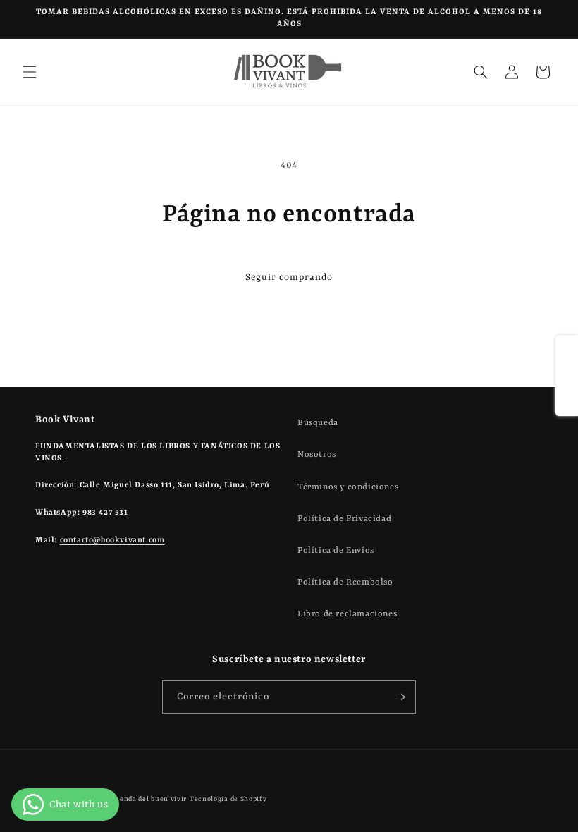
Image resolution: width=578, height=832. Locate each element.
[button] (29, 71)
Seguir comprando (289, 277)
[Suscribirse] (399, 697)
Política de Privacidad (344, 519)
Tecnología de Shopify (228, 799)
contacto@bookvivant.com (112, 540)
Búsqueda (317, 423)
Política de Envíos (335, 551)
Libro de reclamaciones (347, 614)
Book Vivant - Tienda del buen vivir (125, 799)
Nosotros (316, 455)
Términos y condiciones (347, 487)
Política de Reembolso (345, 582)
